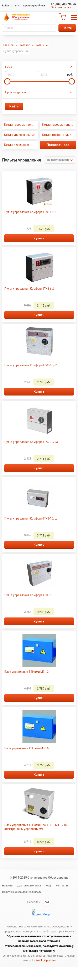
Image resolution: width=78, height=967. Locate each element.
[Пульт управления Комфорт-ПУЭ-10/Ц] (39, 497)
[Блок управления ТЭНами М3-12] (39, 650)
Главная (8, 45)
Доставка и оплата (29, 885)
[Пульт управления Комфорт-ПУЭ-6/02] (39, 190)
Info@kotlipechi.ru (45, 960)
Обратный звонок (61, 7)
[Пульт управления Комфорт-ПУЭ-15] (39, 573)
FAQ (48, 885)
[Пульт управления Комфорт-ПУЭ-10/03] (39, 420)
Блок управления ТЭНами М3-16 (26, 748)
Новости (7, 885)
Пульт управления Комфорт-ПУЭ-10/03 (31, 442)
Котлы (40, 45)
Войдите (7, 5)
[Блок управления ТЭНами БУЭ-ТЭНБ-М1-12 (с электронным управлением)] (39, 803)
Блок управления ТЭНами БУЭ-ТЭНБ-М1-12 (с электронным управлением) (35, 826)
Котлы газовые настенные (21, 124)
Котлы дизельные (16, 144)
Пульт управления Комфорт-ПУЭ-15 (28, 595)
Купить (39, 238)
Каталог (25, 45)
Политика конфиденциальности (21, 891)
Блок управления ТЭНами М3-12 (26, 671)
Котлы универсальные (19, 134)
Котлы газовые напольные (59, 124)
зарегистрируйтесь (34, 5)
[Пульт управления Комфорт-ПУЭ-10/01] (39, 343)
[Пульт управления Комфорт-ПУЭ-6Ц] (39, 267)
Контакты (62, 885)
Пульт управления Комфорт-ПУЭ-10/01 (31, 365)
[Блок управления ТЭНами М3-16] (39, 726)
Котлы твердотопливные (59, 134)
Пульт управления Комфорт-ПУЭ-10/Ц (30, 518)
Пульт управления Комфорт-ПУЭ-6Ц (29, 288)
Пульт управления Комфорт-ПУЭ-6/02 (30, 212)
